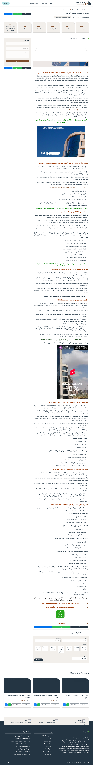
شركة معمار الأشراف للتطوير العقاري (21, 754)
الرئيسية (52, 3)
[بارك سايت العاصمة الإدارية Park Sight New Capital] (46, 685)
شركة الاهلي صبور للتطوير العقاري (22, 749)
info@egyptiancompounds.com (47, 722)
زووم (7, 13)
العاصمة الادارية (48, 746)
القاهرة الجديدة (48, 741)
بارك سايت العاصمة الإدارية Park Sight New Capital (46, 697)
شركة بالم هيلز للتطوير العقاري (22, 738)
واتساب (16, 13)
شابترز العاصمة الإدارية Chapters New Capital (19, 697)
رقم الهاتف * (58, 638)
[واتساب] (67, 704)
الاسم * (85, 638)
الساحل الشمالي (48, 743)
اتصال (26, 13)
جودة (5, 762)
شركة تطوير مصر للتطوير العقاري (22, 751)
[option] (61, 49)
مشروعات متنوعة (47, 751)
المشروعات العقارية (47, 735)
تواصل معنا (73, 704)
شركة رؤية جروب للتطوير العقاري (22, 743)
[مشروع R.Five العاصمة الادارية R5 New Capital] (75, 685)
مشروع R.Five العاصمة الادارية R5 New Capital (77, 697)
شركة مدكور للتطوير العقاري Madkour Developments (10, 28)
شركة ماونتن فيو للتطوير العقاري (22, 746)
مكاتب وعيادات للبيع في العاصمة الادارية (77, 109)
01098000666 (78, 722)
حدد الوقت (85, 656)
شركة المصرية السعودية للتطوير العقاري (20, 741)
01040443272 (61, 122)
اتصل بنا (83, 704)
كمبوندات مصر (69, 762)
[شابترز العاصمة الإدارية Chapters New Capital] (17, 685)
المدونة (50, 738)
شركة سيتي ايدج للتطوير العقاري (22, 735)
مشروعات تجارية (34, 3)
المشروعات (44, 3)
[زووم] (64, 704)
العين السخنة (48, 749)
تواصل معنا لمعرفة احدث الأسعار (63, 17)
